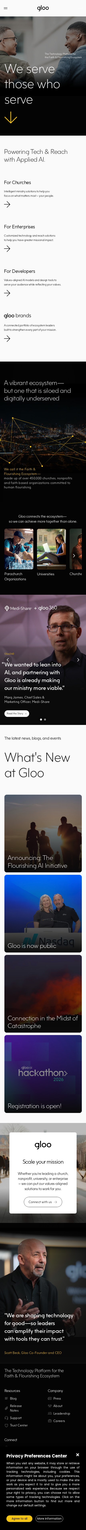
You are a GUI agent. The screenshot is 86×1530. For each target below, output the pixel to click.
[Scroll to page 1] (40, 720)
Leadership (61, 1413)
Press (57, 1398)
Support (16, 1418)
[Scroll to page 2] (45, 720)
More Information (49, 1519)
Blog (13, 1398)
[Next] (74, 556)
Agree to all (19, 1519)
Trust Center (19, 1425)
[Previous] (8, 660)
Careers (59, 1421)
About (58, 1406)
